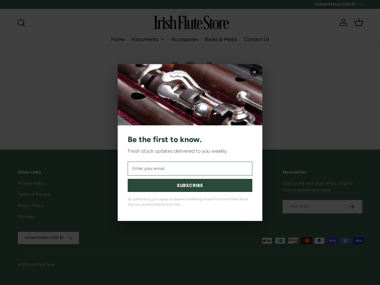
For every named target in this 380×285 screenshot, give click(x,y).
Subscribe (190, 185)
